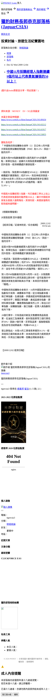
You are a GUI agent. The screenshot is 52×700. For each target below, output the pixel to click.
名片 (9, 60)
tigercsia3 (5, 373)
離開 (16, 695)
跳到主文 (5, 34)
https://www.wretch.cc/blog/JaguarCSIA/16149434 (23, 119)
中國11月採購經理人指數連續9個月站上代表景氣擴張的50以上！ (28, 76)
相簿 (9, 53)
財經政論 (23, 48)
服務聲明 (30, 662)
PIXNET (13, 659)
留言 (26, 389)
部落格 (10, 56)
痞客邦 (20, 389)
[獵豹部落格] (9, 628)
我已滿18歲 (6, 695)
